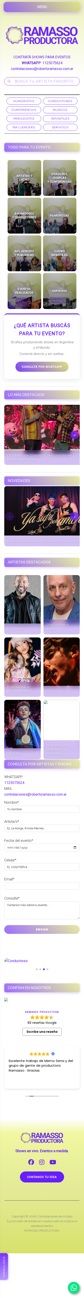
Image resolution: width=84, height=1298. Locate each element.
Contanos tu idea (42, 1177)
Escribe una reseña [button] (42, 1031)
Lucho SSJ (55, 691)
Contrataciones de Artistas (55, 1216)
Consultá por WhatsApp (42, 366)
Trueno (14, 753)
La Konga (15, 628)
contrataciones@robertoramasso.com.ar (42, 69)
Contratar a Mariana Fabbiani (58, 749)
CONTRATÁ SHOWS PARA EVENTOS (42, 57)
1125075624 (52, 63)
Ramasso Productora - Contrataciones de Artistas (42, 35)
